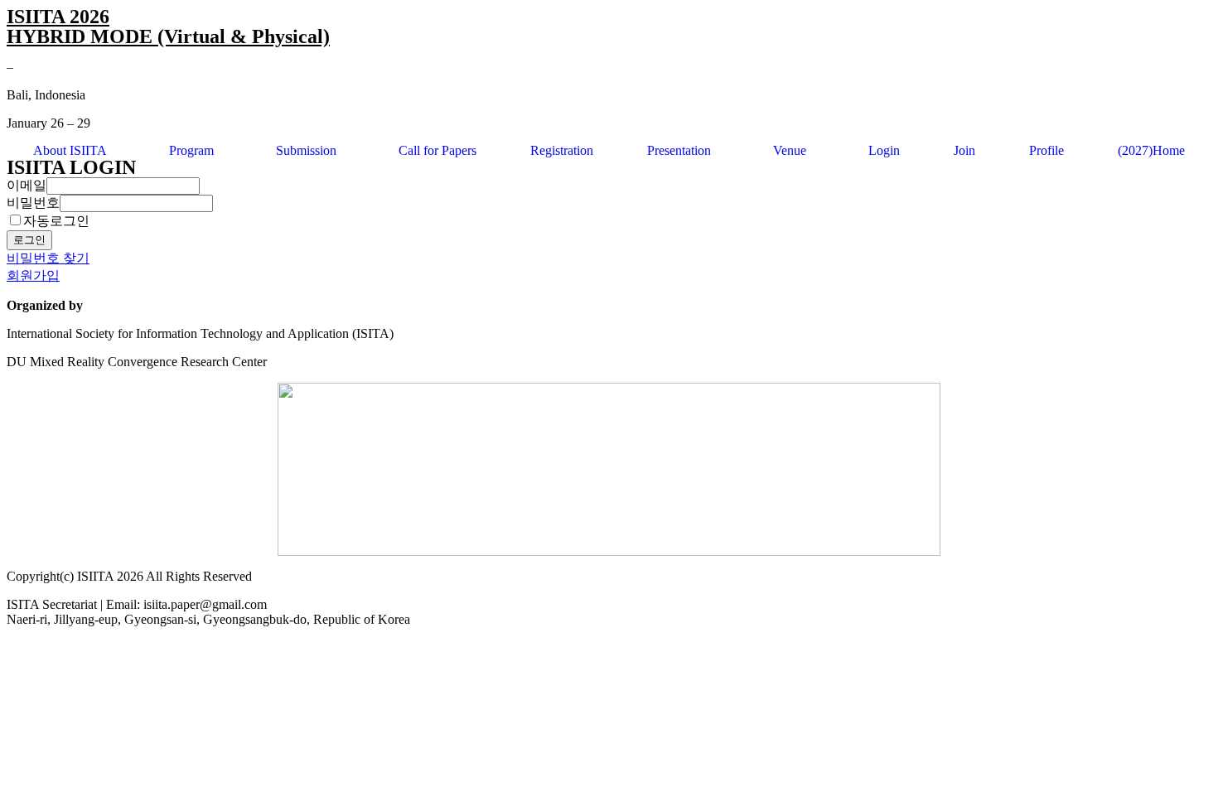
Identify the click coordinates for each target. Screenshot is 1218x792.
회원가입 (33, 275)
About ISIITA (70, 150)
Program (191, 150)
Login (884, 150)
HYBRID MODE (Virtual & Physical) (168, 36)
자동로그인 (56, 221)
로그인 (29, 240)
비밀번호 (33, 203)
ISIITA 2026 (58, 16)
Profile (1046, 150)
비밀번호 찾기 (48, 258)
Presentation (679, 150)
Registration (561, 150)
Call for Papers (437, 150)
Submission (306, 150)
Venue (789, 150)
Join (964, 150)
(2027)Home (1151, 150)
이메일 (26, 185)
